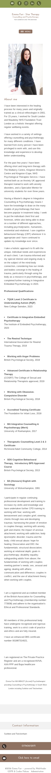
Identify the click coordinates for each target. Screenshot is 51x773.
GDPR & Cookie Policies (18, 772)
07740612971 (29, 746)
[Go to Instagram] (26, 3)
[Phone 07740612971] (39, 3)
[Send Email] (12, 3)
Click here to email (28, 758)
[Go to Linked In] (32, 3)
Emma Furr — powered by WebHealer (29, 769)
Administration (37, 772)
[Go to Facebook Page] (19, 3)
